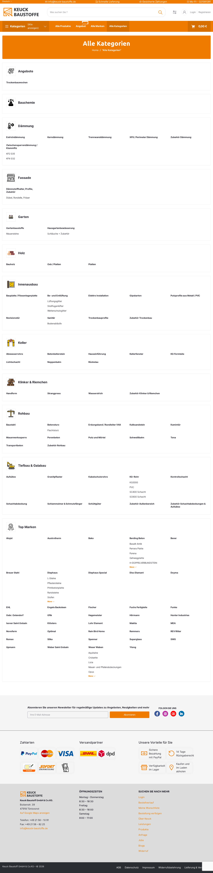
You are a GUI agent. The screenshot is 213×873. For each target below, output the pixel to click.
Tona (173, 437)
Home (95, 50)
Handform (11, 393)
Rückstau (93, 362)
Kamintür (176, 424)
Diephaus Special (97, 572)
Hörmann (135, 615)
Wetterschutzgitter (56, 310)
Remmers (135, 631)
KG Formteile (177, 354)
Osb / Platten (54, 264)
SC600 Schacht (138, 496)
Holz (21, 253)
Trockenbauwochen (17, 82)
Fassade (24, 178)
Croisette (93, 657)
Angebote (25, 71)
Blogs (141, 845)
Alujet (9, 538)
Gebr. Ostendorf (14, 615)
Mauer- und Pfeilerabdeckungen (104, 667)
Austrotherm (54, 538)
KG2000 (134, 482)
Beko (91, 538)
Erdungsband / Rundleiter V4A (104, 424)
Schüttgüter (94, 503)
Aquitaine (93, 652)
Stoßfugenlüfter (55, 306)
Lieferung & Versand (195, 867)
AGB (118, 867)
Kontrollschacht (179, 476)
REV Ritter (176, 631)
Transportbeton (14, 445)
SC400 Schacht (138, 492)
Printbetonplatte (55, 587)
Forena (133, 553)
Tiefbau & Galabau (32, 465)
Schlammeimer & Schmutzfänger (64, 503)
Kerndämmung (55, 137)
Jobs (141, 840)
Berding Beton (137, 538)
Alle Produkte (63, 26)
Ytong (133, 647)
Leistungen (144, 824)
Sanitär (51, 318)
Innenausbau (28, 284)
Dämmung (26, 126)
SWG (173, 639)
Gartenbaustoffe (15, 228)
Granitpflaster (54, 476)
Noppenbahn (54, 362)
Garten (23, 217)
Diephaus (52, 572)
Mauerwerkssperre (16, 437)
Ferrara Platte (136, 548)
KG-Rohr (134, 476)
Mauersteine (12, 233)
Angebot (81, 26)
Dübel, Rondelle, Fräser (18, 197)
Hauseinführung (97, 354)
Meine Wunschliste (149, 807)
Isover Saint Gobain (16, 623)
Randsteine (53, 592)
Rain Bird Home (96, 631)
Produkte (143, 829)
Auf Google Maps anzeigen (35, 812)
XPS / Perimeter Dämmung (144, 137)
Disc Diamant (137, 572)
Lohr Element (95, 623)
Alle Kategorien (118, 26)
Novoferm (11, 631)
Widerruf (143, 850)
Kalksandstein (137, 424)
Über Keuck (144, 818)
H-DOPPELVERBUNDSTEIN (143, 562)
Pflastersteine (54, 583)
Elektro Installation (98, 295)
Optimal (51, 631)
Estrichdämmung (15, 137)
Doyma (174, 572)
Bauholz (10, 264)
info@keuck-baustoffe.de (62, 1)
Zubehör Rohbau (56, 445)
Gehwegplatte (137, 558)
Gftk (49, 615)
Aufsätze (11, 476)
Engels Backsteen (56, 607)
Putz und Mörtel (96, 437)
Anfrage (142, 834)
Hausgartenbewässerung (61, 228)
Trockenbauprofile (98, 318)
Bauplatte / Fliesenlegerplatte (21, 295)
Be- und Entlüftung (57, 295)
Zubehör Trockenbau (141, 318)
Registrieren (204, 12)
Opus (91, 671)
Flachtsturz (53, 430)
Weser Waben (95, 647)
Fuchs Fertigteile (138, 607)
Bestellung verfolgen (150, 813)
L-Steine (51, 578)
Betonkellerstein (56, 354)
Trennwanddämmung (99, 137)
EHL (8, 607)
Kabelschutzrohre (98, 476)
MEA (173, 623)
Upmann (10, 647)
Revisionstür (13, 318)
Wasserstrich (95, 393)
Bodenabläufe (54, 323)
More (132, 567)
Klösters (51, 623)
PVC (132, 487)
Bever (174, 538)
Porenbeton (53, 437)
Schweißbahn (137, 437)
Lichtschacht (13, 362)
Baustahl (11, 424)
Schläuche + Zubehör (58, 233)
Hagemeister (95, 615)
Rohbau (24, 413)
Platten (92, 264)
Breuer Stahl (12, 572)
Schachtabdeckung (16, 503)
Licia (90, 662)
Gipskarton (136, 295)
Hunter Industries (180, 615)
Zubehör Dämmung (181, 137)
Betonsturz (53, 424)
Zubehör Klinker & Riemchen (145, 393)
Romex (10, 639)
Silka (50, 639)
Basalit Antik (136, 543)
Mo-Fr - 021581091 (200, 1)
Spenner (92, 639)
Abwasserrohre (14, 354)
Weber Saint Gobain (58, 647)
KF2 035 (10, 153)
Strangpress (54, 393)
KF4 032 (10, 158)
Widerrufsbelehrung (169, 867)
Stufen (50, 597)
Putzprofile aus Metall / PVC (185, 295)
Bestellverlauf (146, 802)
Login (193, 12)
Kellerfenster (136, 354)
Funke (174, 607)
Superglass (136, 639)
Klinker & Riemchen (32, 382)
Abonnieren (129, 714)
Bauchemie (26, 102)
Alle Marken (97, 26)
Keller (22, 343)
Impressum (148, 867)
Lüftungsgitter (54, 301)
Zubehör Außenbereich (142, 503)
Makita (133, 623)
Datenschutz (132, 867)
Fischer (92, 607)
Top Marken (27, 527)
